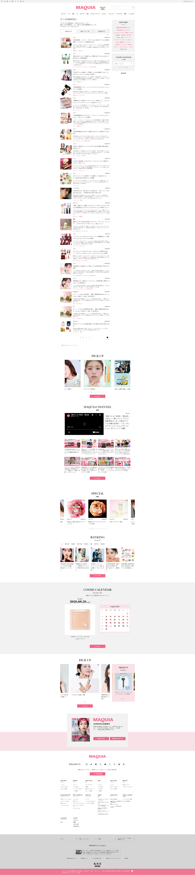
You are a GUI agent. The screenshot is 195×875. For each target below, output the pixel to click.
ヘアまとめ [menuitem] (100, 788)
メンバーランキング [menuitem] (65, 805)
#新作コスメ (75, 50)
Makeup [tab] (73, 544)
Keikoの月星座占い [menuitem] (114, 799)
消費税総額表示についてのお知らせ (97, 845)
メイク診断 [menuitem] (75, 790)
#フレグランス (76, 200)
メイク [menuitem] (69, 13)
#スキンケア (75, 216)
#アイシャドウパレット (78, 67)
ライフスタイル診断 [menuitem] (89, 803)
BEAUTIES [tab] (102, 544)
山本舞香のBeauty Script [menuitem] (103, 814)
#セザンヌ (131, 46)
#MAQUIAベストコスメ (123, 30)
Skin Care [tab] (67, 544)
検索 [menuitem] (61, 822)
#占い (74, 303)
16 (102, 623)
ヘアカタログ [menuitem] (100, 786)
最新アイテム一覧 (85, 31)
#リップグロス (85, 260)
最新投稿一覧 (101, 31)
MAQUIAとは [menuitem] (76, 826)
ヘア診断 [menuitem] (100, 790)
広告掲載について (84, 858)
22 (127, 623)
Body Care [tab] (79, 544)
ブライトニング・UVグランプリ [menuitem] (78, 806)
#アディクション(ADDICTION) (90, 67)
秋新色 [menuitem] (86, 786)
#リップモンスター (124, 46)
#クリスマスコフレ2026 (119, 32)
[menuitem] (66, 781)
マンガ (61, 838)
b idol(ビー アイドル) (76, 636)
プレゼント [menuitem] (104, 13)
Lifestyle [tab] (96, 544)
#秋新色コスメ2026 (129, 32)
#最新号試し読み (123, 49)
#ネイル (74, 140)
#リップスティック (81, 170)
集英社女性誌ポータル (188, 1)
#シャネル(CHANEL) (77, 275)
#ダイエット (116, 46)
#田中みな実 (128, 35)
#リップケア (123, 44)
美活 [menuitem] (88, 13)
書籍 (100, 838)
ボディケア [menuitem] (82, 13)
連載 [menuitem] (125, 13)
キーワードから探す (123, 67)
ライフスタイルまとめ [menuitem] (90, 801)
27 (119, 626)
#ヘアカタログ (128, 42)
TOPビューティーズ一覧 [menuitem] (66, 799)
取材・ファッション (84, 838)
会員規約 (126, 858)
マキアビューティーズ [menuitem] (95, 13)
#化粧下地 (130, 44)
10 (106, 620)
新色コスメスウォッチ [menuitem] (90, 788)
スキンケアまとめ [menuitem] (64, 786)
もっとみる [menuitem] (131, 13)
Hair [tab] (91, 544)
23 (102, 626)
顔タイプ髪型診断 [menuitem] (126, 801)
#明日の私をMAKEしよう (123, 27)
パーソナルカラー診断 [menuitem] (127, 799)
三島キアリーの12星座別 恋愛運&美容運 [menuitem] (116, 802)
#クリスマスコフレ (81, 245)
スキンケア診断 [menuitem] (64, 788)
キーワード (67, 345)
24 (106, 626)
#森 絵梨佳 (117, 35)
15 (127, 620)
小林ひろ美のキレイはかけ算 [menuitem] (103, 803)
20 (119, 623)
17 (106, 623)
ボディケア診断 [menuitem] (113, 788)
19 (114, 623)
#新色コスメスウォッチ (126, 37)
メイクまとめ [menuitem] (75, 786)
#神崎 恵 (118, 37)
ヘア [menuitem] (77, 13)
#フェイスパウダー (77, 155)
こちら (110, 853)
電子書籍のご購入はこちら (117, 738)
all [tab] (62, 544)
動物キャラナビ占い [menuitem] (114, 804)
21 (123, 623)
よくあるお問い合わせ (97, 858)
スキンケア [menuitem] (63, 13)
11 (110, 620)
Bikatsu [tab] (86, 544)
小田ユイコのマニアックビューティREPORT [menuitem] (103, 806)
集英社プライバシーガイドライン (113, 858)
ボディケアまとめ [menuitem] (114, 786)
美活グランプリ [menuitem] (126, 784)
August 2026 (115, 606)
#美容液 (80, 216)
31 (106, 629)
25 (111, 626)
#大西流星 (123, 35)
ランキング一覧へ (97, 575)
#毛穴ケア (84, 155)
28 (123, 626)
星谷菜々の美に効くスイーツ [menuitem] (103, 811)
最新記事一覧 (68, 31)
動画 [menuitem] (75, 822)
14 (123, 620)
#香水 (81, 200)
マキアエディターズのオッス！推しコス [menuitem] (103, 800)
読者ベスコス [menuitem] (75, 801)
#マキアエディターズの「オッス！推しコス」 (123, 39)
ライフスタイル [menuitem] (119, 13)
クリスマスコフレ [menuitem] (89, 784)
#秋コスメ (81, 50)
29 (127, 626)
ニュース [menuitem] (62, 784)
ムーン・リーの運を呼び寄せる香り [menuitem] (115, 807)
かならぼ (86, 636)
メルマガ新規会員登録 (97, 773)
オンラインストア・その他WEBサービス (124, 839)
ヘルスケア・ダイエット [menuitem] (128, 786)
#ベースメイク (82, 95)
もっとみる (97, 396)
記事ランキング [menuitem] (64, 803)
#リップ (74, 81)
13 (119, 620)
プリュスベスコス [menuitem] (76, 808)
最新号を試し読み (101, 738)
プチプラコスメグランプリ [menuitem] (78, 803)
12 (114, 620)
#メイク (74, 110)
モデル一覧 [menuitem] (76, 824)
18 (110, 623)
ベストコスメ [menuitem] (111, 13)
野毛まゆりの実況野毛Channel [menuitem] (102, 808)
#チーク (74, 170)
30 (102, 629)
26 (115, 626)
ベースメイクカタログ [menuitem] (77, 788)
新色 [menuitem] (73, 13)
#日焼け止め (117, 44)
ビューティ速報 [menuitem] (88, 790)
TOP (62, 345)
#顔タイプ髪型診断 (120, 42)
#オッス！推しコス (77, 231)
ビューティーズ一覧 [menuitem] (65, 801)
